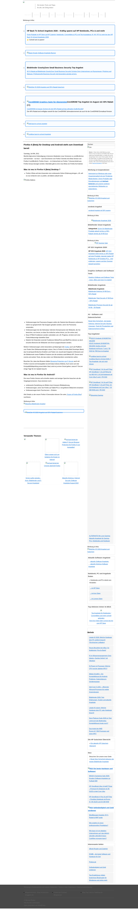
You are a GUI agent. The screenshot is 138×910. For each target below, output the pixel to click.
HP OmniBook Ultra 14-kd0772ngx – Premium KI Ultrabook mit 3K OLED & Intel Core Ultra (100, 788)
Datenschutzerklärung (97, 163)
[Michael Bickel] (24, 2)
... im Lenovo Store (96, 599)
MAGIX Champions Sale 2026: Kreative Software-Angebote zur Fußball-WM (99, 778)
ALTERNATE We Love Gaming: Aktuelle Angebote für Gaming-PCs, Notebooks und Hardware (99, 538)
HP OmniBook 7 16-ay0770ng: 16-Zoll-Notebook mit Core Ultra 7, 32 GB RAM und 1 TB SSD (100, 387)
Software (45, 15)
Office (102, 15)
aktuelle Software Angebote (99, 561)
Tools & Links (62, 887)
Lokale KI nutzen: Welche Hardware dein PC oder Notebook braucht (100, 710)
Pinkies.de (92, 862)
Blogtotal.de (58, 895)
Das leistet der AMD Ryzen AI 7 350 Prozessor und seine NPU (99, 731)
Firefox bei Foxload (60, 892)
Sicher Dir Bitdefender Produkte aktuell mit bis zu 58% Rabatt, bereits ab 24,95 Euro (100, 231)
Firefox (67, 347)
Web (52, 15)
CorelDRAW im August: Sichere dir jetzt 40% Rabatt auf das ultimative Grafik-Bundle (55, 109)
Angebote (69, 15)
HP (87, 15)
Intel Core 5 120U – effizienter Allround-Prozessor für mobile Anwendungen (99, 689)
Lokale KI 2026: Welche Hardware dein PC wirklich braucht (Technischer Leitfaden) (100, 640)
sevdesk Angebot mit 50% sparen (99, 210)
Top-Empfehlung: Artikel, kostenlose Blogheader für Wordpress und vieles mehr (98, 877)
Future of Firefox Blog (74, 394)
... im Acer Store (95, 593)
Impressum (72, 887)
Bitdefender (79, 15)
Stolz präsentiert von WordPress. (35, 905)
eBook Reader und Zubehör (98, 849)
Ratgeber (94, 15)
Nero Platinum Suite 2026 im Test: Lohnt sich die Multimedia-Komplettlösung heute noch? (100, 720)
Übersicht (27, 15)
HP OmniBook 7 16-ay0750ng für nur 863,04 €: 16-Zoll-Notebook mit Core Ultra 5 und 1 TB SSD (100, 374)
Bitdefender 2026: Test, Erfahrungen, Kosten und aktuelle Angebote (100, 700)
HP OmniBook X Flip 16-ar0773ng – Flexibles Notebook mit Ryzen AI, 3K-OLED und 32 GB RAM (100, 799)
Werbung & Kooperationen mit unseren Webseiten (40, 887)
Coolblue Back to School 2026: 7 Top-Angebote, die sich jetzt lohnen (100, 361)
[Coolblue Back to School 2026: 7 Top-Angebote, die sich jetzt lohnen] (97, 356)
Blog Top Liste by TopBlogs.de (92, 892)
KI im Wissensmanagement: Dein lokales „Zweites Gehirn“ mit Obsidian (100, 658)
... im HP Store (95, 588)
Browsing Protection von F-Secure (62, 361)
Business (60, 15)
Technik (36, 15)
